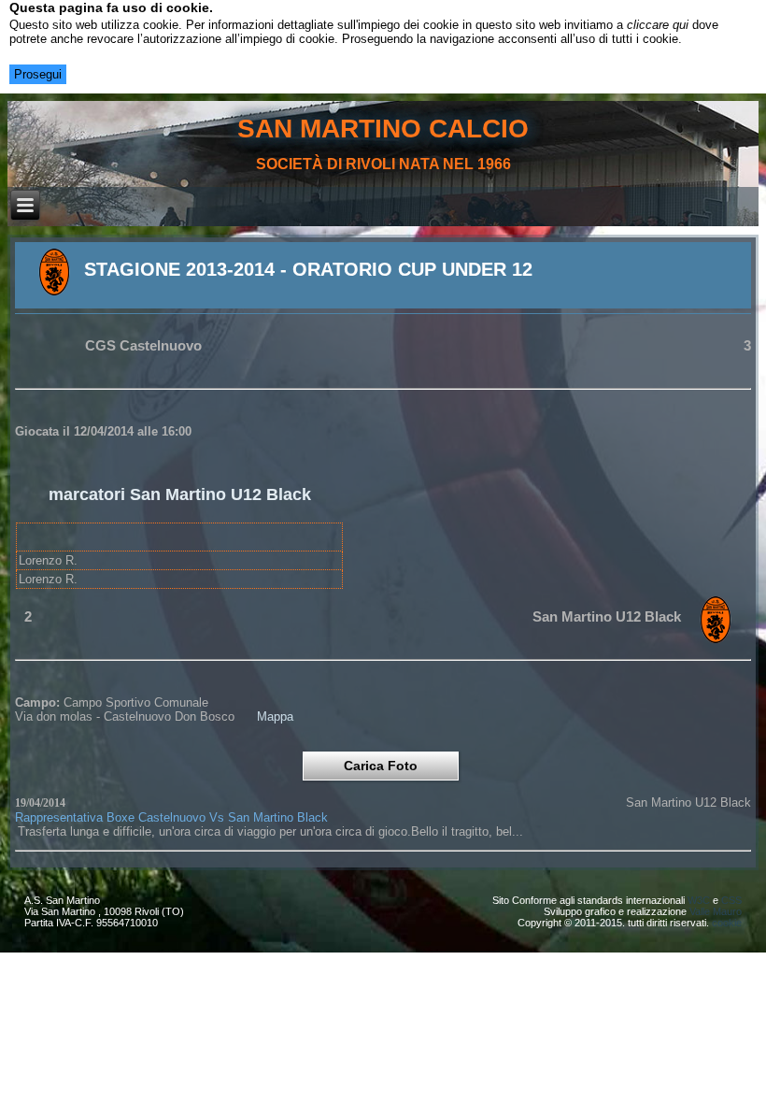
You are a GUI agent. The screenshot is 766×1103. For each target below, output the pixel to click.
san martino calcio (383, 128)
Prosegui (38, 74)
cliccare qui (657, 25)
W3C (699, 900)
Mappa (275, 716)
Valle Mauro (715, 911)
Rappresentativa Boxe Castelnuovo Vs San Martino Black (171, 817)
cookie (727, 922)
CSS (731, 900)
